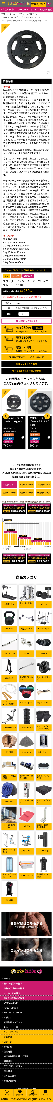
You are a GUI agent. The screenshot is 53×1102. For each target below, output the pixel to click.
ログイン (8, 1041)
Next (47, 416)
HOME (7, 978)
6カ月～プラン (9, 484)
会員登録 (8, 1036)
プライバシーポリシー (14, 1065)
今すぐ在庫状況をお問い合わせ (26, 370)
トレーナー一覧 (11, 1027)
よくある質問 (10, 1075)
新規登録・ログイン (38, 4)
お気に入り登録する (28, 321)
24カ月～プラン (43, 484)
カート (7, 1095)
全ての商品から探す (13, 983)
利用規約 (8, 1061)
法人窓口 (8, 1070)
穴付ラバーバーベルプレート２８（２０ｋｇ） (39, 421)
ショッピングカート (13, 1031)
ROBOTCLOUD (11, 1007)
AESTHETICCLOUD (13, 1012)
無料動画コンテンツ (13, 1022)
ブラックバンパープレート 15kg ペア (13, 420)
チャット (46, 1095)
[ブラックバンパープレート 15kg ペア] (13, 402)
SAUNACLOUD (11, 1002)
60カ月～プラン (43, 492)
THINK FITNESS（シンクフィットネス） (32, 308)
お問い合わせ (10, 1080)
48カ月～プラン (26, 492)
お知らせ (8, 1046)
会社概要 (8, 1051)
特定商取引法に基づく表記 (16, 1056)
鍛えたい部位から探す (14, 998)
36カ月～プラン (9, 492)
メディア (8, 1017)
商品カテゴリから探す (14, 988)
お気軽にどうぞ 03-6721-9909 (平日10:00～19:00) (26, 1099)
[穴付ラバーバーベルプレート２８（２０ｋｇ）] (40, 402)
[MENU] (3, 3)
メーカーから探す (12, 993)
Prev (6, 416)
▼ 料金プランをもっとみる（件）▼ (26, 357)
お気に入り (20, 1095)
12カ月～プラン (26, 484)
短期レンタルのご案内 (26, 363)
